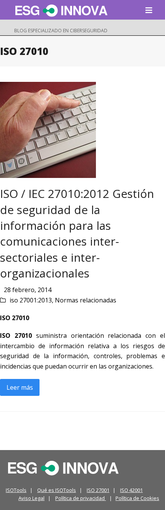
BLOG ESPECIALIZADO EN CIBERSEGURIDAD (60, 30)
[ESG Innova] (63, 467)
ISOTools (16, 490)
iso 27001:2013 (31, 300)
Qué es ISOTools (56, 490)
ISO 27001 (98, 490)
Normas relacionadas (85, 300)
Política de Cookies (137, 498)
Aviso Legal (31, 498)
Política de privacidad (80, 498)
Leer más (20, 387)
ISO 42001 (131, 490)
